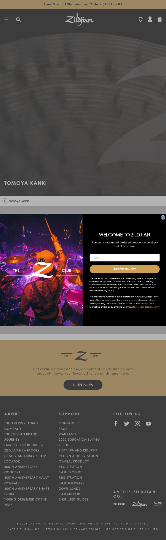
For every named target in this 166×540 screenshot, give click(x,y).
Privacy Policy (145, 296)
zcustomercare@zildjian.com (143, 306)
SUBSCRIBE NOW (124, 269)
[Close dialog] (162, 217)
